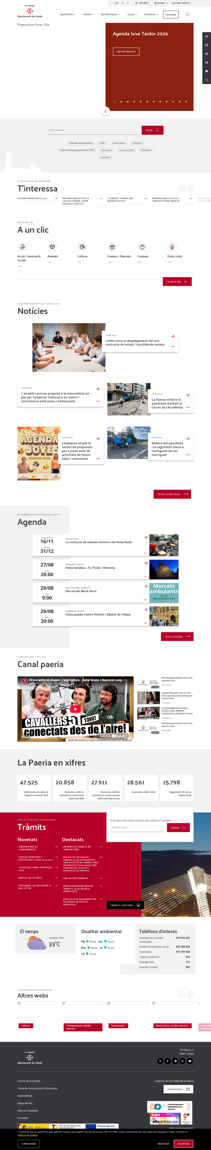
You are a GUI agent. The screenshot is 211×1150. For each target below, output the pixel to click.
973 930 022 (183, 946)
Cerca (149, 130)
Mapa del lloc (25, 1103)
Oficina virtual (119, 143)
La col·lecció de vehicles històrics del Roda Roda (98, 542)
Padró (102, 143)
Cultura (82, 256)
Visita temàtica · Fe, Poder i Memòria (90, 568)
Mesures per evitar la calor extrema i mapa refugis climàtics (75, 201)
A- (128, 3)
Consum (142, 256)
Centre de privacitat (28, 1081)
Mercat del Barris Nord (80, 591)
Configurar (29, 1144)
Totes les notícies (169, 494)
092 (188, 967)
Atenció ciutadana (27, 1110)
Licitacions (105, 157)
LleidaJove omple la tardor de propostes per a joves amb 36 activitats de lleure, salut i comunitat (77, 451)
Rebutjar (163, 1144)
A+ (117, 3)
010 (188, 957)
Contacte (22, 1118)
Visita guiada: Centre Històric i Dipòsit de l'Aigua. (98, 614)
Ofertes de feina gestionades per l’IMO (77, 150)
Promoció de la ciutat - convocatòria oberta (166, 199)
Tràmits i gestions (122, 905)
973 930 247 (183, 938)
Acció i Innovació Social (28, 258)
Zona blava (146, 150)
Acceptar (183, 1144)
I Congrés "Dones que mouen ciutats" (120, 199)
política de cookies (28, 1135)
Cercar (175, 828)
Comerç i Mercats (119, 256)
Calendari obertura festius (81, 143)
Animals (52, 256)
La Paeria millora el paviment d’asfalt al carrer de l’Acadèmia (167, 403)
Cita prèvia (137, 143)
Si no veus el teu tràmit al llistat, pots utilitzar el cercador (140, 820)
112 (188, 962)
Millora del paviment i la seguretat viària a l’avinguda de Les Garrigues (168, 449)
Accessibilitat (24, 1095)
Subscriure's (175, 1089)
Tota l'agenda (174, 637)
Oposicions (106, 150)
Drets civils (174, 256)
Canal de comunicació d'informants (37, 1088)
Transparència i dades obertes (78, 1027)
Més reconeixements (181, 1128)
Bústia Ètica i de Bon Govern (172, 1025)
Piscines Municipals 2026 (32, 198)
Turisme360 (117, 1025)
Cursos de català (126, 150)
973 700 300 (183, 951)
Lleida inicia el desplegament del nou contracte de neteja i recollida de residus (135, 343)
